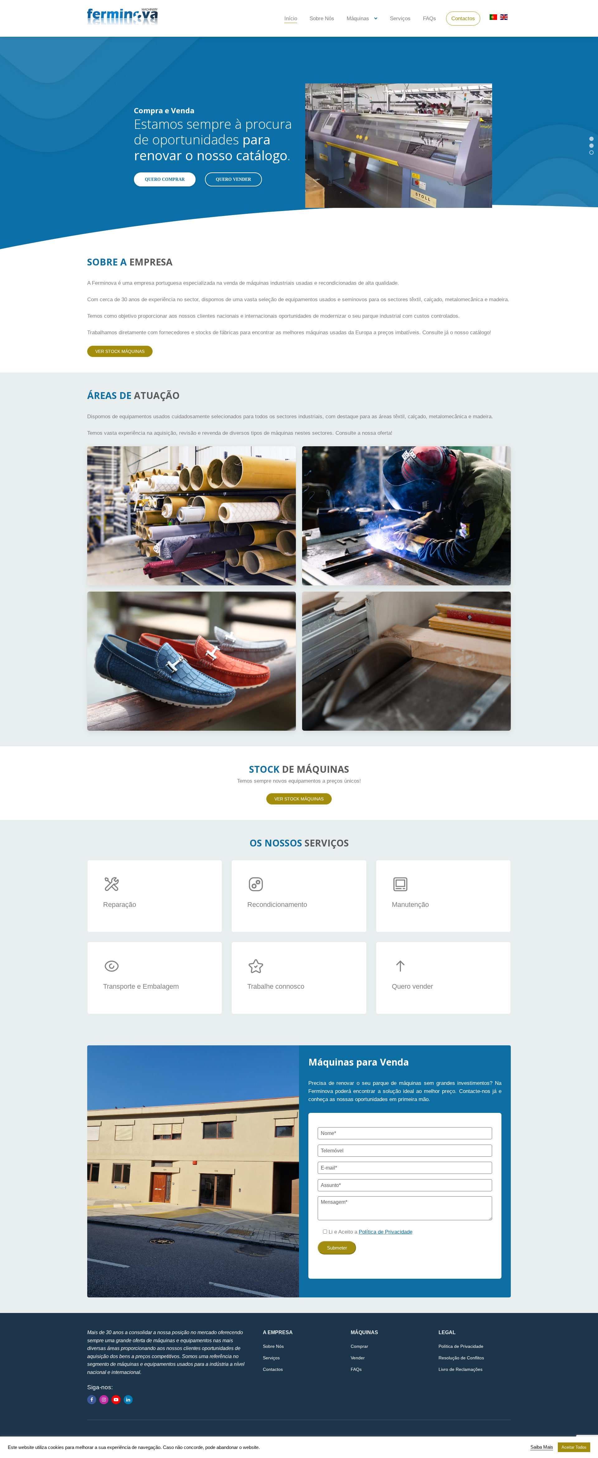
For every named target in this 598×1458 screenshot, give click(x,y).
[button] (591, 139)
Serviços (400, 18)
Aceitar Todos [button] (574, 1447)
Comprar (359, 1346)
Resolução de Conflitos (461, 1357)
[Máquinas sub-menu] (377, 18)
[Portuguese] (493, 19)
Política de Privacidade (461, 1346)
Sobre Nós (322, 18)
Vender (358, 1357)
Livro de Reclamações (460, 1369)
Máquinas (358, 18)
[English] (504, 19)
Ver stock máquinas (120, 351)
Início (290, 18)
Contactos (463, 18)
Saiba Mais (541, 1447)
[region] (299, 146)
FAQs (429, 18)
